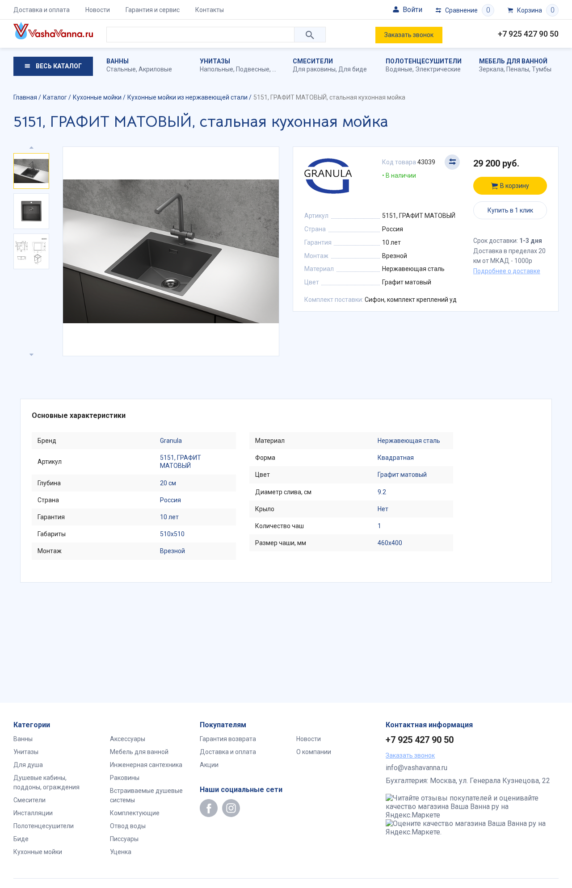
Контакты (209, 9)
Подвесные (252, 69)
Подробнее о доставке (506, 271)
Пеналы (517, 69)
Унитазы (215, 61)
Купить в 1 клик (510, 210)
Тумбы (541, 69)
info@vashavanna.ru (416, 767)
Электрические (438, 69)
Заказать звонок (408, 34)
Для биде (352, 69)
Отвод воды (128, 826)
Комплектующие (135, 813)
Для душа (28, 764)
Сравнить (452, 162)
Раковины (124, 777)
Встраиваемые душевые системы (146, 795)
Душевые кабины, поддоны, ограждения (46, 782)
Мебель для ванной (513, 61)
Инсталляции (33, 813)
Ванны (117, 61)
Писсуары (124, 838)
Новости (97, 9)
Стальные (121, 69)
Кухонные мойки (37, 851)
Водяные (399, 69)
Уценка (120, 851)
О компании (313, 751)
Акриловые (155, 69)
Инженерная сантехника (146, 764)
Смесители (313, 61)
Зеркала (491, 69)
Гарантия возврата (228, 738)
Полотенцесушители (424, 61)
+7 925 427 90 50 (528, 33)
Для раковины (314, 69)
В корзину (514, 185)
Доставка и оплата (41, 9)
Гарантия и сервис (153, 9)
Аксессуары (127, 738)
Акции (209, 764)
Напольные (216, 69)
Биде (21, 838)
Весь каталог (58, 66)
